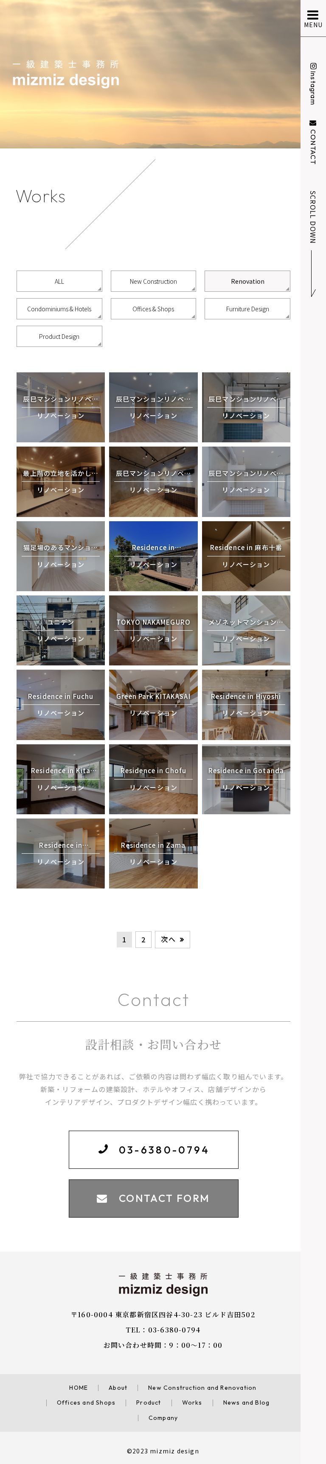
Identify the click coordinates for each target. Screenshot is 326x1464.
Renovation (247, 281)
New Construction (153, 281)
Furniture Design (247, 309)
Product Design (59, 336)
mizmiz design (174, 1451)
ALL (59, 281)
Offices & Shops (153, 309)
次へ (168, 939)
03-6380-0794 (174, 1330)
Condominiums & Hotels (59, 309)
